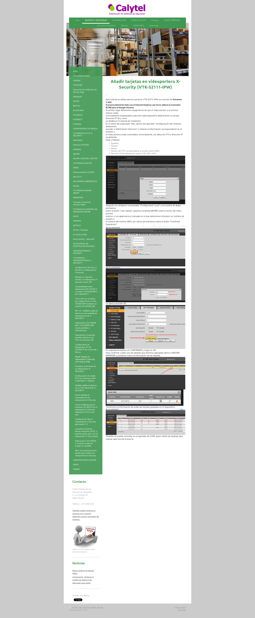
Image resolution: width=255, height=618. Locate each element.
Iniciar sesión (180, 607)
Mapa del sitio (97, 607)
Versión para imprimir (80, 607)
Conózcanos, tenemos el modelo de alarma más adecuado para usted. (83, 580)
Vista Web (181, 610)
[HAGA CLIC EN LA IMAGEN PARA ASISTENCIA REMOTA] (85, 536)
